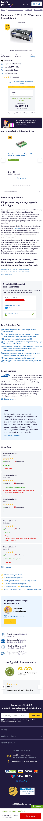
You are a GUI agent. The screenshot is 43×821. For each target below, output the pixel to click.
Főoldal (3, 10)
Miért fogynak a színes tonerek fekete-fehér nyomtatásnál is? (22, 362)
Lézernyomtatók (26, 586)
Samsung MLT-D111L (30, 581)
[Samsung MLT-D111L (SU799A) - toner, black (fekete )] (21, 46)
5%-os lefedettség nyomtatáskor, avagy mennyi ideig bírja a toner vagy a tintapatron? (22, 343)
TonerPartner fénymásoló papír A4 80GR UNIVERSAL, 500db (20, 154)
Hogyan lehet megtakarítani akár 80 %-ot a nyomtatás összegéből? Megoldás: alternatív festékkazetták (21, 335)
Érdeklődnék (10, 622)
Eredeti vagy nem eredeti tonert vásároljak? (17, 339)
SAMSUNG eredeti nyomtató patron (15, 584)
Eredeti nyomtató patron (11, 581)
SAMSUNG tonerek (10, 586)
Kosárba (32, 816)
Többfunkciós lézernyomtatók (13, 589)
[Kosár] (27, 4)
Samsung (32, 56)
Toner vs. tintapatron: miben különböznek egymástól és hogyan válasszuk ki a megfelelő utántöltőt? (21, 354)
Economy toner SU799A (11, 313)
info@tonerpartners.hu (16, 616)
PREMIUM (17, 228)
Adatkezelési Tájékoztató (8, 721)
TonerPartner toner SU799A (12, 305)
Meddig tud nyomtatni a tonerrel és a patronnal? (19, 358)
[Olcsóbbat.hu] (27, 789)
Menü (38, 4)
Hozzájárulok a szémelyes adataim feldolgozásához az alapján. (18, 720)
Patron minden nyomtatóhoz (15, 10)
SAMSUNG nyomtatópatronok (13, 578)
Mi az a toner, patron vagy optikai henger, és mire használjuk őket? (19, 330)
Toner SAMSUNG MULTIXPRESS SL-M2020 (15, 269)
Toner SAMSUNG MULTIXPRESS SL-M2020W (16, 272)
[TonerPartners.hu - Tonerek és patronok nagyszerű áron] (7, 4)
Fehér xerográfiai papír (34, 589)
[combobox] (21, 93)
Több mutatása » (6, 567)
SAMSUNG (29, 10)
